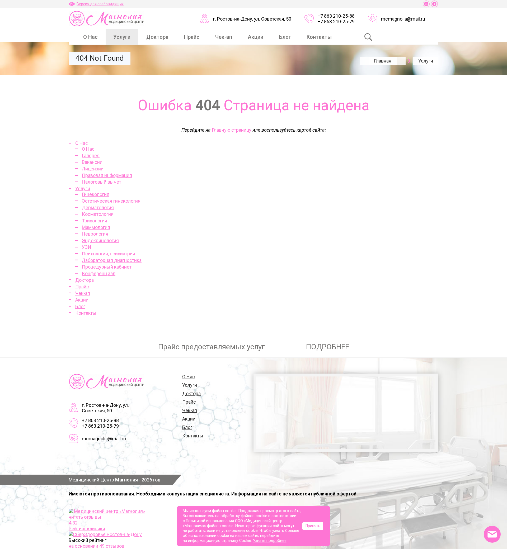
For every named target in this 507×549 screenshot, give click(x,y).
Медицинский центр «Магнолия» (109, 511)
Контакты (319, 37)
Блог (285, 37)
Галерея (91, 155)
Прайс (191, 37)
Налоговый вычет (101, 182)
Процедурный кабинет (107, 267)
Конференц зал (98, 273)
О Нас (90, 37)
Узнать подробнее (270, 540)
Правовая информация (107, 175)
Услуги (121, 37)
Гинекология (95, 194)
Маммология (96, 227)
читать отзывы (85, 517)
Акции (255, 37)
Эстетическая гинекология (111, 201)
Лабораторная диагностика (112, 260)
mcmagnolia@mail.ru (403, 19)
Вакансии (92, 162)
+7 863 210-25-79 (336, 21)
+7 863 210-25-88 (336, 16)
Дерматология (98, 207)
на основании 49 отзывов (96, 546)
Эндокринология (100, 240)
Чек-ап (223, 37)
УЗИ (86, 247)
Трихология (94, 220)
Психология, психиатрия (108, 253)
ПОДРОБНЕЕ (327, 346)
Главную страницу (231, 130)
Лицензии (93, 168)
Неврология (95, 234)
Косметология (98, 214)
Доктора (157, 37)
